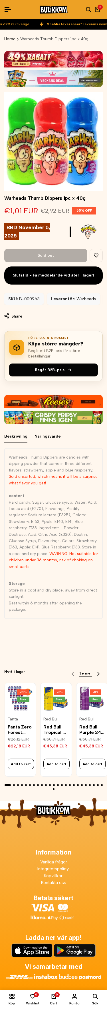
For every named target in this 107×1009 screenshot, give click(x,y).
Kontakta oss (53, 882)
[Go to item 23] (98, 785)
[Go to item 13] (58, 785)
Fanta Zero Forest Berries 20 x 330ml (20, 729)
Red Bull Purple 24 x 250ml (90, 729)
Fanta (13, 719)
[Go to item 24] (102, 785)
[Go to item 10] (46, 785)
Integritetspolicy (53, 868)
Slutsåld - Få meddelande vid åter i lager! (53, 275)
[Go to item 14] (62, 785)
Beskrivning (15, 436)
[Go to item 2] (14, 785)
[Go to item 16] (70, 785)
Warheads (86, 298)
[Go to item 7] (34, 785)
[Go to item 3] (18, 785)
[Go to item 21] (90, 785)
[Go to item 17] (74, 785)
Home (9, 38)
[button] (96, 255)
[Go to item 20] (86, 785)
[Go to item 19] (82, 785)
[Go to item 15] (66, 785)
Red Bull (50, 719)
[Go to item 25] (53, 789)
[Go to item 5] (26, 785)
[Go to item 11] (50, 785)
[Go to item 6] (30, 785)
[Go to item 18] (78, 785)
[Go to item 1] (8, 785)
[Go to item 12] (54, 785)
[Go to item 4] (22, 785)
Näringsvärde (48, 436)
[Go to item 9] (42, 785)
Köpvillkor (54, 875)
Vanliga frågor (53, 862)
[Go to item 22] (94, 785)
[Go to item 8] (38, 785)
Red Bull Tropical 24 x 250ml (55, 729)
